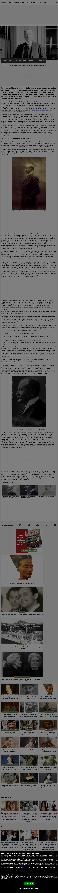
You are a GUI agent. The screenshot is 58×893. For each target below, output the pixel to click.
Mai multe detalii (50, 858)
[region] (29, 872)
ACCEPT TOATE (29, 883)
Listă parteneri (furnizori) (7, 880)
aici (23, 864)
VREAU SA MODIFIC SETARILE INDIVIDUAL (29, 888)
